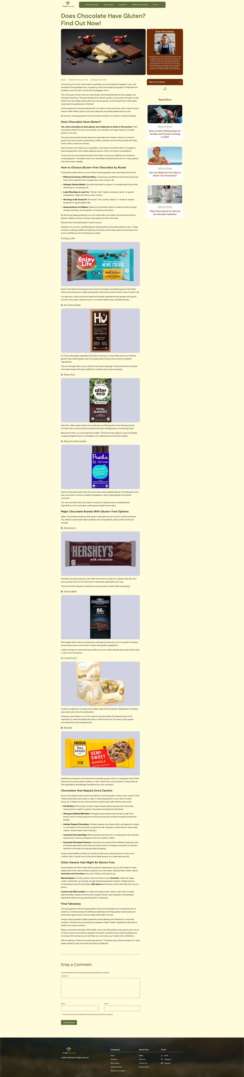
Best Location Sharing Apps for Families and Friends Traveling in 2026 (165, 133)
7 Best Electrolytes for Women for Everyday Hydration (165, 213)
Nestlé (68, 727)
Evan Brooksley (165, 31)
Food (155, 5)
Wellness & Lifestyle (140, 5)
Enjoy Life (69, 238)
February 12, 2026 (82, 80)
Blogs (141, 1055)
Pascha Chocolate (75, 441)
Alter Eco (69, 374)
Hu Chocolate (72, 305)
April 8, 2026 (102, 80)
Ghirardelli (70, 591)
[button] (180, 82)
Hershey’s (70, 528)
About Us (142, 1059)
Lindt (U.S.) (70, 658)
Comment (64, 976)
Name (63, 1004)
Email (106, 1004)
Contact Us (143, 1063)
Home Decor (109, 5)
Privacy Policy (144, 1067)
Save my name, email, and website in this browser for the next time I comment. (88, 1014)
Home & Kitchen (91, 5)
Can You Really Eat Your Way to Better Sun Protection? (165, 174)
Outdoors (123, 5)
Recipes (63, 80)
